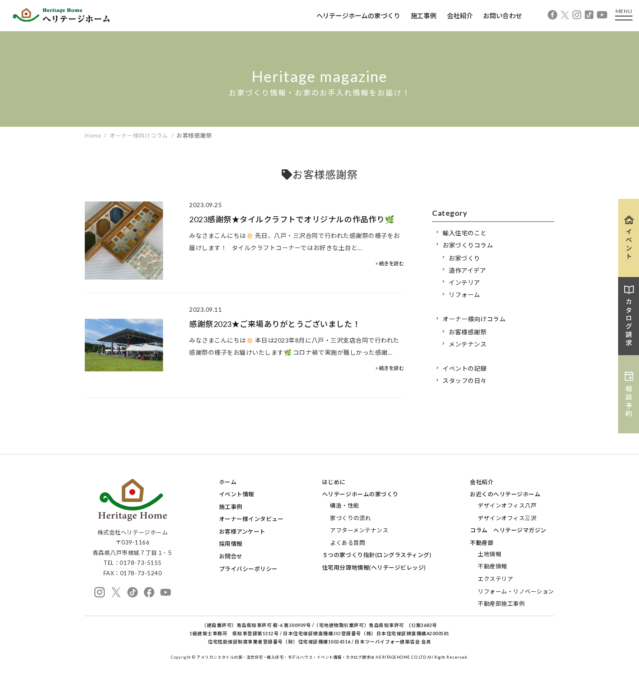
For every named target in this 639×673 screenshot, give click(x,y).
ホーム (228, 481)
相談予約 (629, 401)
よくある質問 (347, 542)
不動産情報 (492, 566)
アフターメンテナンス (359, 530)
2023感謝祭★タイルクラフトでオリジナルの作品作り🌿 (291, 219)
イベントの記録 (465, 368)
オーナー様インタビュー (251, 518)
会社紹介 (460, 16)
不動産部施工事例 (501, 603)
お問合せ (231, 556)
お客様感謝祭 (467, 332)
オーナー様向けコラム (474, 319)
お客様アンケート (242, 531)
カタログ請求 (629, 322)
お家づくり (464, 258)
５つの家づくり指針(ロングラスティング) (377, 554)
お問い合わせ (502, 16)
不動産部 (481, 542)
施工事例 (423, 16)
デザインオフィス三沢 (507, 518)
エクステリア (495, 578)
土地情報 (489, 554)
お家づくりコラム (468, 245)
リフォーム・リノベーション (516, 591)
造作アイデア (467, 270)
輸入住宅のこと (465, 233)
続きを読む (391, 263)
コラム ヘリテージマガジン (508, 530)
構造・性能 (344, 505)
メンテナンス (467, 344)
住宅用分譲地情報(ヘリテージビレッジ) (374, 567)
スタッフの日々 (465, 380)
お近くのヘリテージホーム (505, 494)
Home (93, 135)
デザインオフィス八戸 (507, 505)
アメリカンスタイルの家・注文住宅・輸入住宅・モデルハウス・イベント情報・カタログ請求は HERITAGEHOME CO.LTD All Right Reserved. (332, 657)
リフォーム (464, 294)
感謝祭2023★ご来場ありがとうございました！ (274, 324)
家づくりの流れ (350, 518)
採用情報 (231, 543)
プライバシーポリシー (248, 568)
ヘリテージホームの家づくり (358, 16)
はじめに (334, 481)
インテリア (464, 282)
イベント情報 (236, 494)
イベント (629, 244)
